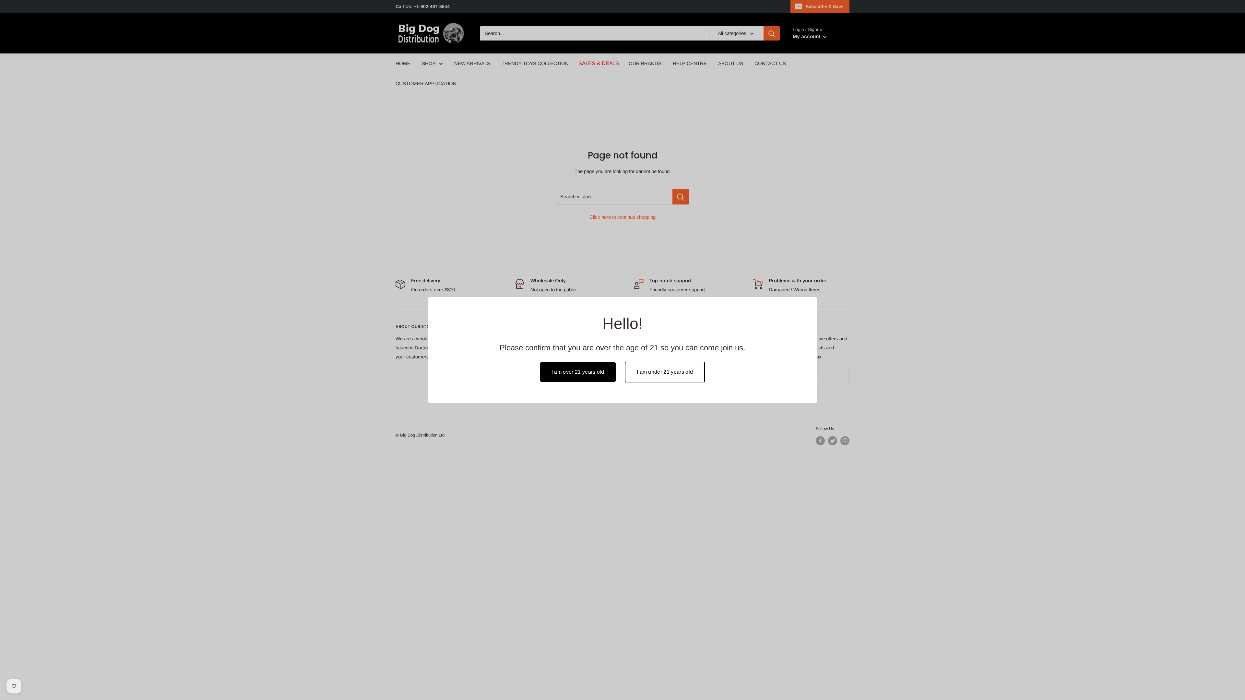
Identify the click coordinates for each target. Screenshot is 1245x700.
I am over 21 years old (577, 372)
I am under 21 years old (665, 372)
